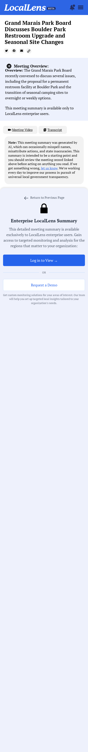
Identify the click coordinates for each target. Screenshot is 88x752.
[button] (6, 51)
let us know (49, 168)
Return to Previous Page (46, 198)
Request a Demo (44, 284)
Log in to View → (44, 260)
